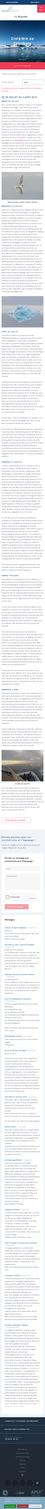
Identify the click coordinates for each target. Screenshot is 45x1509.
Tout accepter (10, 1506)
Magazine (22, 1464)
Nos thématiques (22, 1453)
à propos (22, 1471)
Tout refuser (22, 1506)
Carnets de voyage (22, 1457)
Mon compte (35, 2)
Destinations (22, 1449)
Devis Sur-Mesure (12, 2)
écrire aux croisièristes (22, 66)
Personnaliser (35, 1506)
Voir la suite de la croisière (15, 820)
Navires (22, 1460)
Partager (22, 59)
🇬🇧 (22, 1475)
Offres (22, 1468)
